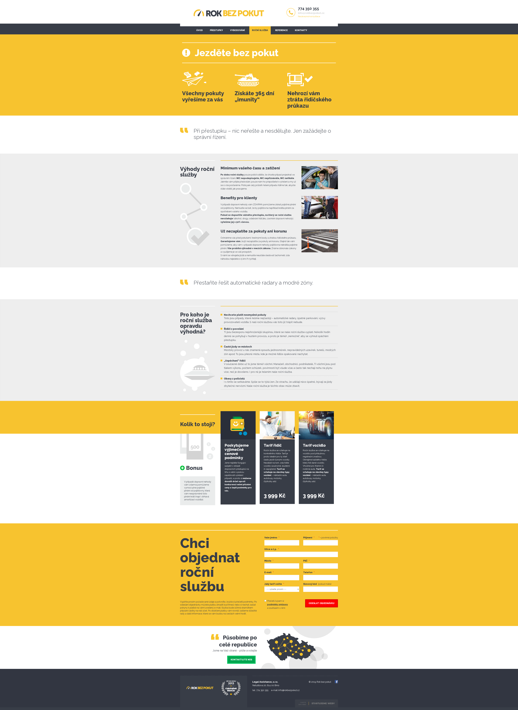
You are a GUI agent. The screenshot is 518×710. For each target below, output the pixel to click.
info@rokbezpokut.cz (311, 13)
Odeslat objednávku (321, 603)
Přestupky (216, 30)
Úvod (199, 30)
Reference (281, 30)
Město (267, 561)
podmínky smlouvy (277, 604)
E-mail (268, 572)
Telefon (307, 572)
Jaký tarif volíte (273, 584)
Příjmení (320, 537)
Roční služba (260, 30)
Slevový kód (317, 584)
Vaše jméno (270, 537)
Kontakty (301, 30)
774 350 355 (308, 8)
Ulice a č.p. (270, 549)
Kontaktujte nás (241, 659)
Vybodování (237, 30)
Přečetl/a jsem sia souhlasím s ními (277, 604)
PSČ (305, 561)
